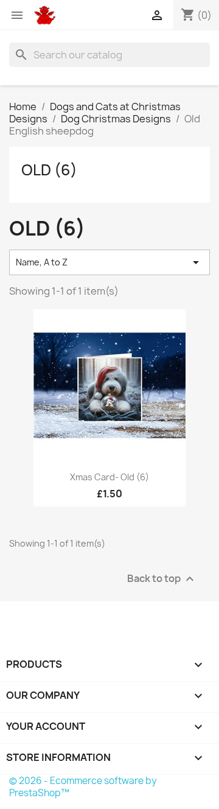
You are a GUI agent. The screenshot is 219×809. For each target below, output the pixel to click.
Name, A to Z (109, 262)
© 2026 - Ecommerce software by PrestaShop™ (83, 786)
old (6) (49, 169)
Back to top (162, 578)
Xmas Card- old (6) (109, 477)
